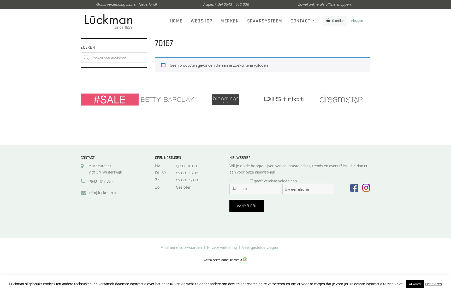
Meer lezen (433, 284)
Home (176, 21)
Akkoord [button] (415, 284)
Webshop (201, 21)
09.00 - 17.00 (187, 179)
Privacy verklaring (222, 246)
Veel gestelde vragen (260, 246)
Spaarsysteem (264, 21)
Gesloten (183, 187)
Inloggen (357, 21)
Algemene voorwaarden (181, 246)
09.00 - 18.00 (187, 172)
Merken (230, 21)
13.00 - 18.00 (186, 165)
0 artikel (338, 21)
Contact (300, 21)
